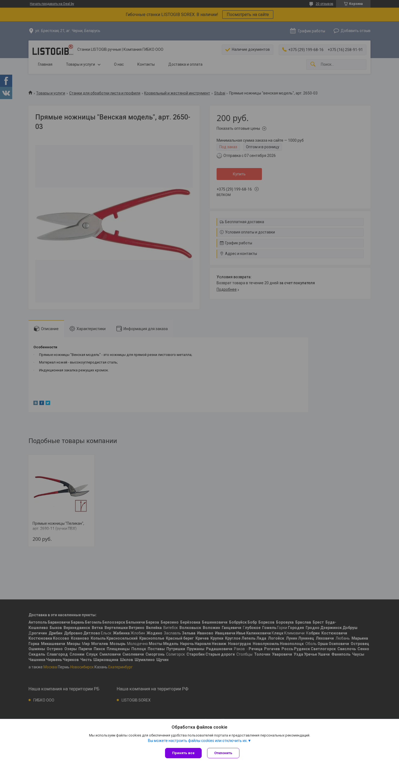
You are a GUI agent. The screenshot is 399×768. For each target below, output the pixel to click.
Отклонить (223, 753)
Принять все (183, 753)
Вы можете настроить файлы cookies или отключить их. (198, 740)
